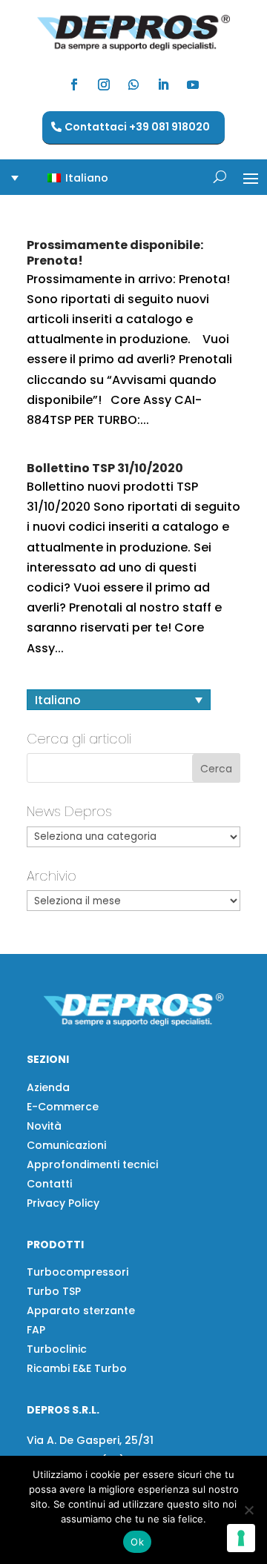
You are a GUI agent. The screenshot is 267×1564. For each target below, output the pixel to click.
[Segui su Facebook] (74, 84)
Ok (137, 1542)
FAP (36, 1329)
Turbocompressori (77, 1272)
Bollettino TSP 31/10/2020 (105, 468)
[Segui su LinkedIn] (163, 84)
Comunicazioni (66, 1145)
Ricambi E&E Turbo (77, 1368)
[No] (248, 1509)
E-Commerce (63, 1106)
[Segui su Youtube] (193, 84)
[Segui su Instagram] (104, 84)
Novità (44, 1126)
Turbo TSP (54, 1291)
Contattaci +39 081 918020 (137, 126)
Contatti (49, 1183)
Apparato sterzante (81, 1310)
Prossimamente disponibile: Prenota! (115, 252)
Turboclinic (57, 1349)
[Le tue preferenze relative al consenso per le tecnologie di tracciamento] (241, 1538)
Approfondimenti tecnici (92, 1164)
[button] (69, 177)
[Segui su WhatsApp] (133, 84)
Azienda (48, 1087)
